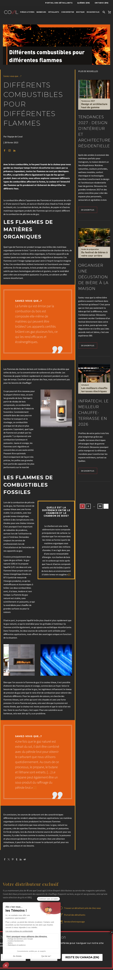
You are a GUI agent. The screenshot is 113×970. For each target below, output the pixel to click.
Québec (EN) (83, 3)
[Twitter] (9, 859)
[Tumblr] (17, 859)
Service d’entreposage (74, 921)
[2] (35, 787)
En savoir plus (93, 12)
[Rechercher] (103, 12)
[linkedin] (14, 150)
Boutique (80, 12)
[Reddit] (25, 859)
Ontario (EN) (101, 3)
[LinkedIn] (21, 859)
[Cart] (109, 12)
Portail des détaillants (58, 3)
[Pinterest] (13, 859)
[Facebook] (5, 859)
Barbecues (41, 12)
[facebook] (4, 150)
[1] (69, 574)
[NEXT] (105, 506)
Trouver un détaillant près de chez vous (82, 908)
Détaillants (53, 12)
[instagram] (9, 150)
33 (100, 506)
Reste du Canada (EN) (82, 957)
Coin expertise (67, 12)
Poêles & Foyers (27, 12)
